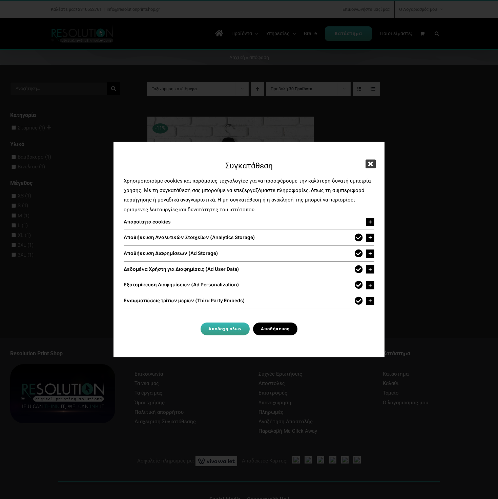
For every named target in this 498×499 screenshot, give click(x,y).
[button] (249, 222)
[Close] (371, 164)
